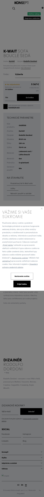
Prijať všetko (8, 245)
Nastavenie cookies (20, 258)
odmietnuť (6, 261)
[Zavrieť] (42, 208)
